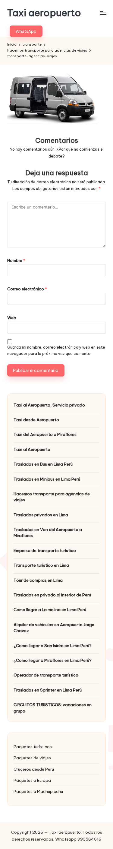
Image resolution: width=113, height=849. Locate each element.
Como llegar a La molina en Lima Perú (50, 609)
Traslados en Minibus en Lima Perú (47, 479)
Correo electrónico (27, 289)
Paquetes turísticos (33, 746)
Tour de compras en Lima (38, 580)
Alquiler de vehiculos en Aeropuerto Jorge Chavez (54, 627)
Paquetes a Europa (32, 780)
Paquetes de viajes (32, 757)
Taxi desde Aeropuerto (36, 419)
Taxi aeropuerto (44, 13)
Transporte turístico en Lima (41, 565)
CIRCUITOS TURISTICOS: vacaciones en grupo (53, 707)
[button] (26, 31)
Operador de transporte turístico (46, 675)
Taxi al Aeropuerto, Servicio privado (49, 405)
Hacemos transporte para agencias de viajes (52, 496)
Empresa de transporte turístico (45, 550)
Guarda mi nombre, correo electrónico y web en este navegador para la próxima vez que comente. (56, 350)
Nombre (16, 260)
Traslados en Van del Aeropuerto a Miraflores (48, 532)
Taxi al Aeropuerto (32, 449)
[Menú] (103, 12)
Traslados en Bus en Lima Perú (43, 464)
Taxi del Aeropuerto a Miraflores (45, 434)
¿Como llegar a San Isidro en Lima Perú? (53, 645)
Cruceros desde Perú (34, 769)
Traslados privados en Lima (41, 515)
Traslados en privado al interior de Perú (52, 595)
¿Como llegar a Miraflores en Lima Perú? (53, 660)
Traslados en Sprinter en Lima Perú (48, 690)
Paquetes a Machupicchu (38, 791)
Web (11, 317)
